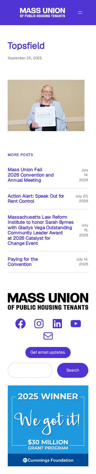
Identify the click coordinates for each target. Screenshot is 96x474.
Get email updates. (47, 352)
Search (72, 370)
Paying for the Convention (23, 262)
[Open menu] (80, 12)
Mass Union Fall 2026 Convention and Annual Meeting (31, 175)
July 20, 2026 (81, 199)
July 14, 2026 (82, 262)
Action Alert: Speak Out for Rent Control (36, 199)
